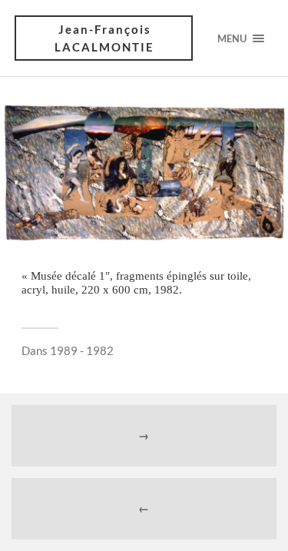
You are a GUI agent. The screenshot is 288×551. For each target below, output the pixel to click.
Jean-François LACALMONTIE (104, 38)
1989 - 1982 (82, 350)
